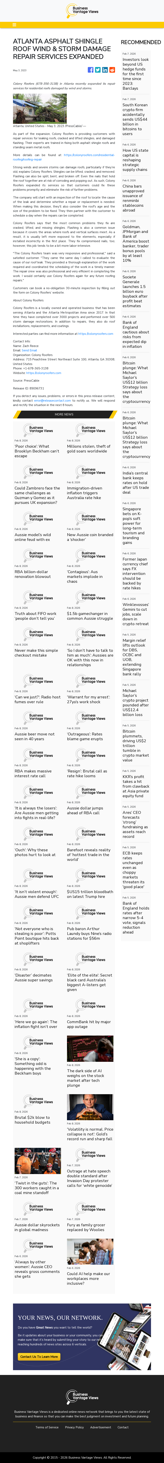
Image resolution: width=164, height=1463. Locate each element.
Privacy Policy (74, 1427)
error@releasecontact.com (52, 401)
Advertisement (100, 1427)
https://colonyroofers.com (95, 334)
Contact (123, 1427)
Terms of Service (47, 1427)
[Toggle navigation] (14, 25)
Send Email (29, 350)
